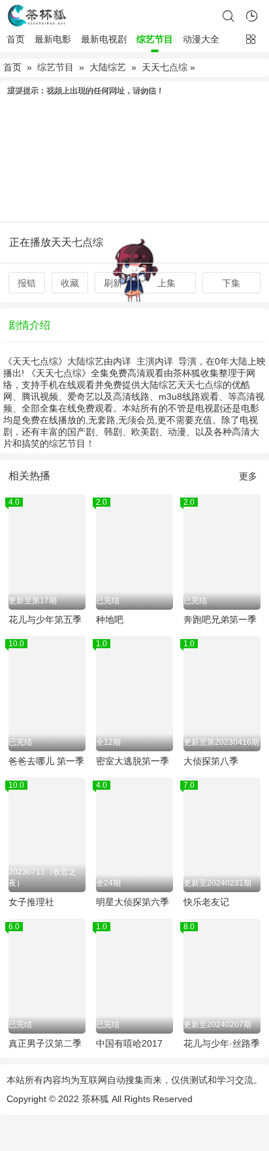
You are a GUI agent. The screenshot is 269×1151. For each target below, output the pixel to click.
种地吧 (109, 619)
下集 (231, 283)
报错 (27, 283)
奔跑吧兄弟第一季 (220, 619)
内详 (122, 361)
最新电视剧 (104, 39)
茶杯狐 (95, 1099)
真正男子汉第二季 (45, 1043)
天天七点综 (164, 67)
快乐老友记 (206, 902)
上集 (166, 283)
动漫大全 (201, 39)
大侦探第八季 (210, 761)
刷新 (113, 283)
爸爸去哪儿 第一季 (46, 761)
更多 (248, 476)
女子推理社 (31, 902)
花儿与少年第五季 (45, 619)
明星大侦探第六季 (132, 902)
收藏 (70, 283)
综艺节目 (154, 39)
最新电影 (53, 39)
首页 (16, 39)
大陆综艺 (107, 67)
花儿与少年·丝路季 (221, 1043)
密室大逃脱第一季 (132, 761)
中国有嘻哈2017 (129, 1043)
